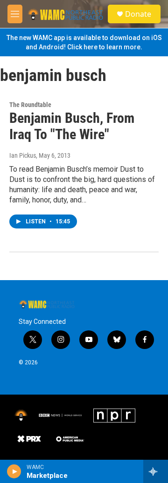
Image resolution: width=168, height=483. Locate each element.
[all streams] (155, 471)
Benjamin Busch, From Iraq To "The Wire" (71, 126)
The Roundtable (30, 104)
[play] (14, 471)
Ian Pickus (22, 155)
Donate (138, 14)
